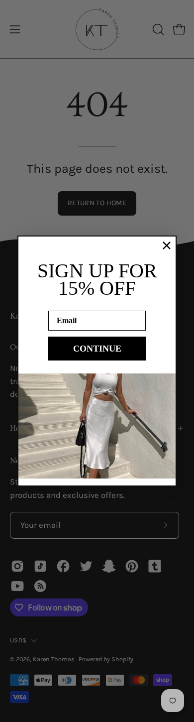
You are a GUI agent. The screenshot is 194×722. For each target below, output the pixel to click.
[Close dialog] (167, 245)
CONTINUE (97, 349)
